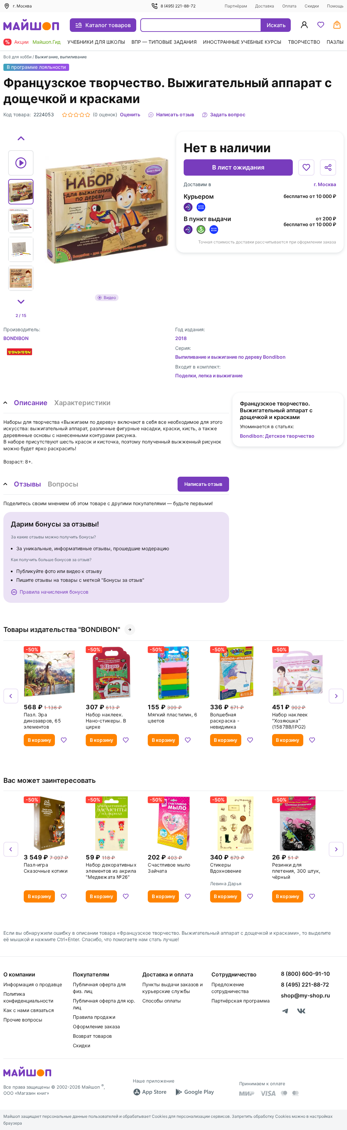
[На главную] (31, 25)
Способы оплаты (161, 1001)
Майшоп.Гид (47, 42)
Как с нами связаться (28, 1010)
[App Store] (150, 1092)
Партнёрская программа (240, 1001)
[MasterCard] (284, 1093)
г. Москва (325, 184)
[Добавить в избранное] (306, 167)
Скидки (312, 5)
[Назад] (10, 696)
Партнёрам (236, 5)
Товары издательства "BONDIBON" (61, 630)
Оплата (289, 5)
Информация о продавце (32, 984)
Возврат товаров (92, 1036)
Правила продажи (94, 1017)
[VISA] (268, 1093)
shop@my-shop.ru (305, 995)
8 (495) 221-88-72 (178, 5)
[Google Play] (194, 1092)
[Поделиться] (328, 167)
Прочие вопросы (22, 1020)
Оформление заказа (96, 1026)
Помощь (335, 5)
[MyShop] (27, 1075)
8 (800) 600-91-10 (305, 973)
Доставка (264, 5)
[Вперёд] (336, 696)
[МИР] (247, 1093)
